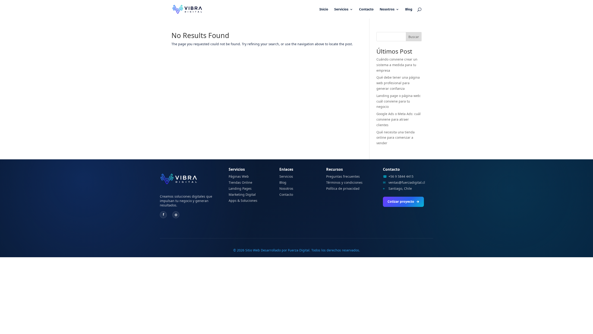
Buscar (413, 37)
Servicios (341, 9)
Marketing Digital (242, 194)
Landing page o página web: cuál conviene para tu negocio (398, 101)
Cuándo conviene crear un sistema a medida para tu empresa (396, 65)
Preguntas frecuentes (343, 176)
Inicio (323, 9)
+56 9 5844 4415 (400, 176)
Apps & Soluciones (243, 200)
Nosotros (387, 9)
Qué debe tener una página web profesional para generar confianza (398, 83)
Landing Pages (240, 188)
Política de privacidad (343, 188)
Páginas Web (239, 176)
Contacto (366, 9)
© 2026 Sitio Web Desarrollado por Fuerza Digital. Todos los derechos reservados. (296, 250)
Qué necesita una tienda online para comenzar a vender (395, 137)
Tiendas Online (240, 182)
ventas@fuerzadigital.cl (406, 182)
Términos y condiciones (344, 182)
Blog (408, 9)
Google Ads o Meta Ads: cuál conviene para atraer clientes (398, 119)
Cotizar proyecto (403, 201)
